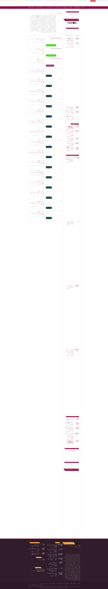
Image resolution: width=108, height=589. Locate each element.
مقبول (77, 35)
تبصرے (66, 35)
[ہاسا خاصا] (42, 545)
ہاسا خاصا (36, 544)
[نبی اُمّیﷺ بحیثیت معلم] (76, 39)
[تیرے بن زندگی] (42, 554)
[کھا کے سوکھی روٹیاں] (76, 108)
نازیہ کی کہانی (69, 418)
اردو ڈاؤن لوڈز (40, 7)
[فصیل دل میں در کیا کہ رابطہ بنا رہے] (60, 554)
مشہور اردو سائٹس (62, 587)
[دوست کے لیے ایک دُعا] (76, 112)
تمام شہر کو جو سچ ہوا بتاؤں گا (37, 70)
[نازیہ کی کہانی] (76, 419)
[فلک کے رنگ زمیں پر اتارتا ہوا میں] (60, 569)
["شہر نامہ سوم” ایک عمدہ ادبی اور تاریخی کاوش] (76, 131)
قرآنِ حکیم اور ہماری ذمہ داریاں (70, 44)
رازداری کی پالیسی (40, 586)
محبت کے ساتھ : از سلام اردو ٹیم (47, 583)
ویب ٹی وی (55, 586)
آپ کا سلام (31, 7)
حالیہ (71, 35)
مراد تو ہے (41, 40)
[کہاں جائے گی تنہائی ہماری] (76, 252)
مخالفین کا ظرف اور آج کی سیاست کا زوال (69, 429)
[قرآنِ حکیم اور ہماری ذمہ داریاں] (76, 74)
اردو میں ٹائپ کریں (52, 587)
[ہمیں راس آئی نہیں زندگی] (60, 550)
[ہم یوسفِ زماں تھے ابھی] (76, 316)
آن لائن (39, 569)
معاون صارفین (68, 586)
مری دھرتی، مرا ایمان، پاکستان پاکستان (69, 159)
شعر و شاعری (58, 7)
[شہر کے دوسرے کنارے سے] (76, 143)
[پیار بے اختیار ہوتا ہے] (42, 549)
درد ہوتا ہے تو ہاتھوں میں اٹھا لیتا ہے (52, 564)
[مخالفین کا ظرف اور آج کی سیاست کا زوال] (76, 428)
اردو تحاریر (49, 7)
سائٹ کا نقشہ (43, 587)
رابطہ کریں (61, 586)
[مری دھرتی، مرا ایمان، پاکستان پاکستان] (76, 188)
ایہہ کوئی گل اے (40, 60)
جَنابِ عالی (42, 50)
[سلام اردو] (54, 4)
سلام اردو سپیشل (67, 7)
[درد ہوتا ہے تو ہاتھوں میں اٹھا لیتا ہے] (60, 563)
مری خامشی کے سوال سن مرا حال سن (36, 152)
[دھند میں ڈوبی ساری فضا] (60, 574)
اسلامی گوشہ (77, 7)
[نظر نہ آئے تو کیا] (60, 559)
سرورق (83, 7)
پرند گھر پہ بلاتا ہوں (39, 111)
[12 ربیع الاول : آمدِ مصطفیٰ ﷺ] (76, 127)
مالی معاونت (49, 586)
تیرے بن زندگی (35, 553)
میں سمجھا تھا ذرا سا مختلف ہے (37, 121)
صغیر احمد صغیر (39, 38)
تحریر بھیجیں (75, 586)
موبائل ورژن (31, 586)
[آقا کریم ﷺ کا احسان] (76, 148)
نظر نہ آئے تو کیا (52, 558)
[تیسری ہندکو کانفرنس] (76, 139)
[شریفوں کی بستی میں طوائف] (60, 545)
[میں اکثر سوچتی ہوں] (76, 117)
